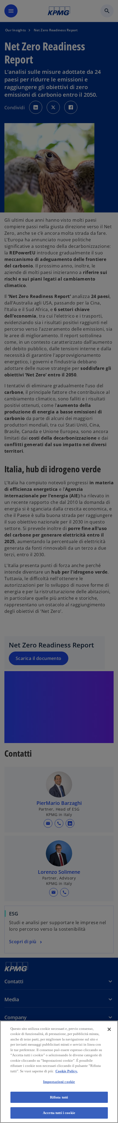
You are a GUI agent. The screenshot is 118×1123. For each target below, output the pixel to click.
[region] (59, 1072)
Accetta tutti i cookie (59, 1113)
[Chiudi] (109, 1029)
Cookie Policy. (66, 1071)
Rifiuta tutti (59, 1097)
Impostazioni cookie (59, 1082)
